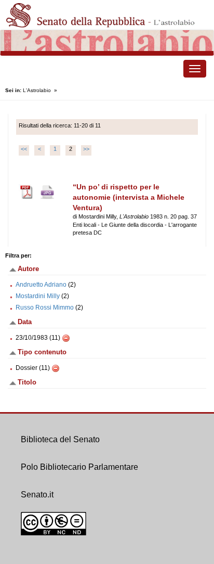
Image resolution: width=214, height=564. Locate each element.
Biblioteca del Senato (60, 439)
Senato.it (37, 494)
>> (86, 149)
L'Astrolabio (37, 90)
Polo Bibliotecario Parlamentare (79, 467)
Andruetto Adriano (41, 284)
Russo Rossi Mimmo (45, 307)
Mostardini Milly (38, 296)
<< (24, 149)
